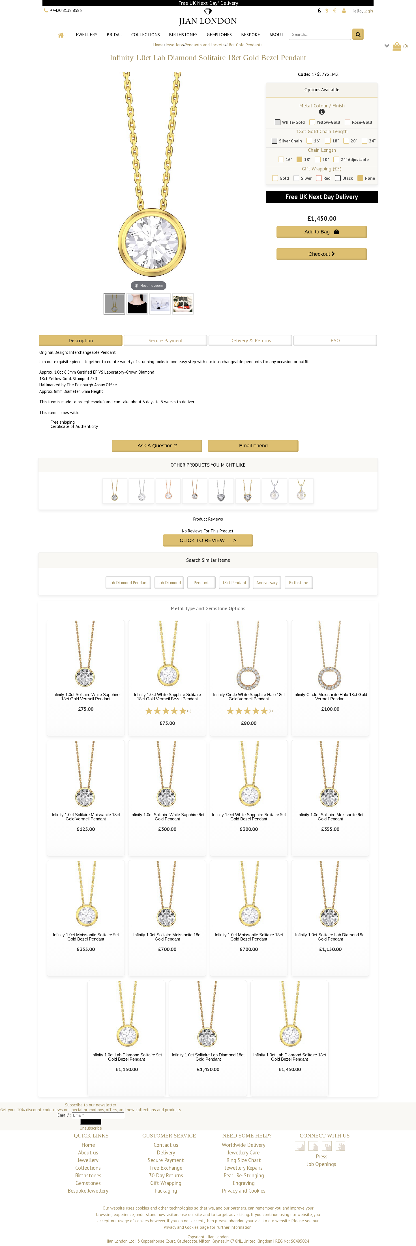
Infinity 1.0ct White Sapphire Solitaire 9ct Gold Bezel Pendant (249, 816)
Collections (145, 34)
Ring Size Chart (243, 1160)
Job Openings (321, 1164)
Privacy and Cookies (243, 1190)
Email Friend (253, 445)
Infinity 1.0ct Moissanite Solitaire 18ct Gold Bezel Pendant (249, 936)
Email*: (64, 1115)
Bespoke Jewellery (88, 1190)
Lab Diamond (169, 582)
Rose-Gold (362, 122)
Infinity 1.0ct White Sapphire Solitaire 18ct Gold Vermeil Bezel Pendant (167, 696)
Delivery (166, 1152)
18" (335, 141)
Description (80, 340)
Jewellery (85, 34)
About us (88, 1152)
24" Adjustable (355, 159)
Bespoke (250, 34)
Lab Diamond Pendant (128, 582)
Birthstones (183, 34)
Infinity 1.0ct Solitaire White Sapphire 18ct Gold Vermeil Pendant (85, 696)
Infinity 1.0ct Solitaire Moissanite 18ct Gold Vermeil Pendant (86, 816)
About (276, 34)
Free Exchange (165, 1167)
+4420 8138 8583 (66, 10)
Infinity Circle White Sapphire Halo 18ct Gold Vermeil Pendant (249, 696)
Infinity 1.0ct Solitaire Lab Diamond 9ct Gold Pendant (330, 936)
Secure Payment (166, 340)
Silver (306, 178)
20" (354, 141)
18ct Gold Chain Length (322, 131)
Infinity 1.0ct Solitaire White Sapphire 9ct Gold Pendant (167, 816)
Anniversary (267, 582)
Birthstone (298, 582)
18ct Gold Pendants (245, 45)
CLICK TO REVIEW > (208, 540)
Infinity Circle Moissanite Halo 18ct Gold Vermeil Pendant (330, 696)
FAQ (335, 340)
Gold (284, 178)
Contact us (166, 1144)
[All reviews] (166, 710)
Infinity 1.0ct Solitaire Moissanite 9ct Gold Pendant (330, 816)
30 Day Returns (166, 1175)
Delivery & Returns (250, 340)
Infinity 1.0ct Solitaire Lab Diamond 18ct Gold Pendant (208, 1056)
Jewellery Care (244, 1152)
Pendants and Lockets (205, 45)
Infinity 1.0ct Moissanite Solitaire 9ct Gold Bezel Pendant (86, 936)
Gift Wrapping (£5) (322, 168)
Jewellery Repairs (244, 1167)
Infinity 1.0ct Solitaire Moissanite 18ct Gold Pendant (167, 936)
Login (368, 11)
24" (372, 141)
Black (347, 178)
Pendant (201, 582)
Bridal (114, 34)
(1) (189, 710)
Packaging (166, 1190)
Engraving (244, 1183)
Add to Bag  (322, 231)
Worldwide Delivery (243, 1144)
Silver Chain (290, 141)
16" (317, 141)
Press (321, 1156)
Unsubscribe (91, 1128)
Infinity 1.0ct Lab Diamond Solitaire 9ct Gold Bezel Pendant (126, 1056)
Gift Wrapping (165, 1183)
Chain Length (322, 150)
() (405, 46)
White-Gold (293, 122)
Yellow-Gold (328, 122)
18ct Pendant (234, 582)
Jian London (218, 1237)
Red (327, 178)
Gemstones (219, 34)
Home (158, 44)
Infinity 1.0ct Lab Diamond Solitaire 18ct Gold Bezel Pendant (289, 1056)
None (370, 178)
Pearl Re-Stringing (244, 1175)
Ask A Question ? (157, 445)
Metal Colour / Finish (322, 105)
